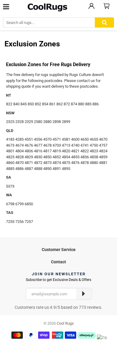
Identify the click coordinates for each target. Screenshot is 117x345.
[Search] (104, 22)
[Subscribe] (83, 294)
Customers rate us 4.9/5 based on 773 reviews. (58, 307)
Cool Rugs (65, 323)
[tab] (58, 249)
